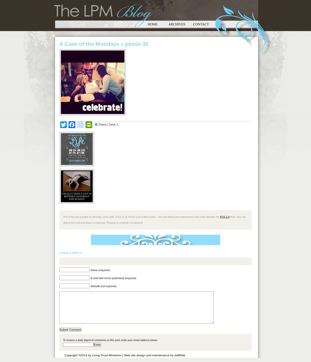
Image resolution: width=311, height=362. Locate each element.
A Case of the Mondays (89, 44)
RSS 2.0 (225, 216)
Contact (201, 23)
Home (153, 23)
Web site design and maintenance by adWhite (154, 355)
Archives (177, 23)
